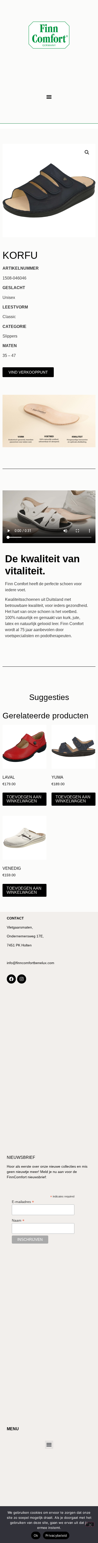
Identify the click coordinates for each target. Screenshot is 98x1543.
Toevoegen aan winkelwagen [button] (24, 799)
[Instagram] (21, 979)
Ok (36, 1535)
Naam (18, 1220)
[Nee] (90, 1524)
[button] (49, 97)
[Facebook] (11, 979)
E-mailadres (23, 1201)
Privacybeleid (56, 1535)
